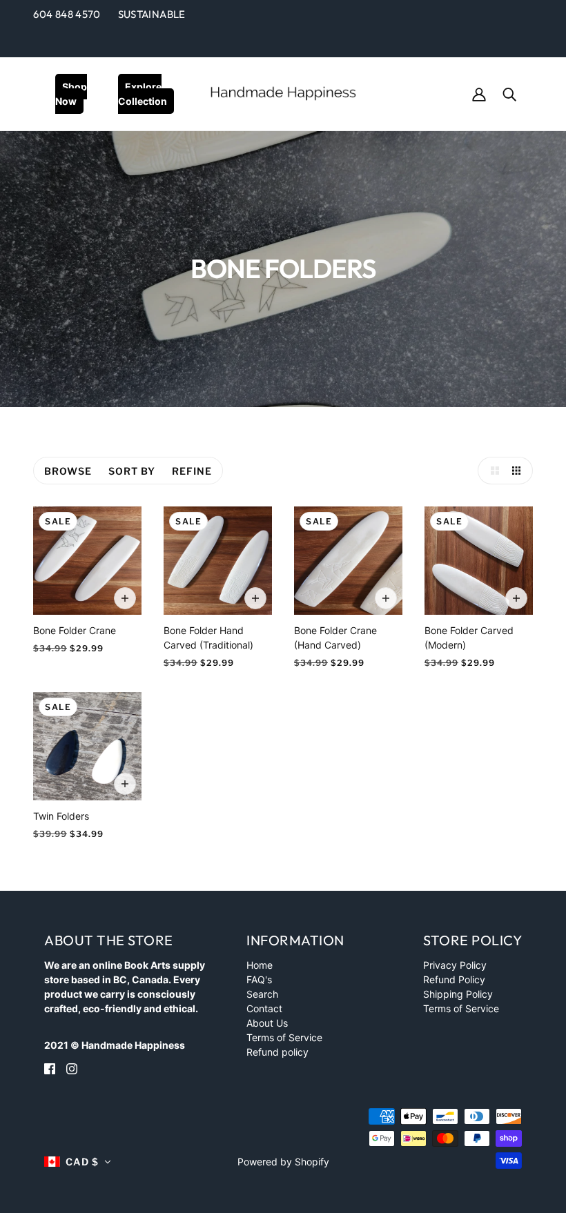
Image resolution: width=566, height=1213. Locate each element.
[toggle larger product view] (491, 470)
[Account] (479, 93)
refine (192, 471)
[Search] (509, 93)
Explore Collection (142, 94)
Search (262, 994)
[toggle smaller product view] (519, 470)
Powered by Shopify (283, 1161)
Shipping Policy (458, 994)
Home (259, 965)
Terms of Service (284, 1037)
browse (68, 471)
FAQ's (259, 979)
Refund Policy (454, 979)
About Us (267, 1023)
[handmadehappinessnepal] (283, 92)
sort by (131, 471)
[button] (77, 1161)
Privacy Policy (455, 965)
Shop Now (71, 94)
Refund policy (277, 1052)
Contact (264, 1008)
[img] (50, 1068)
